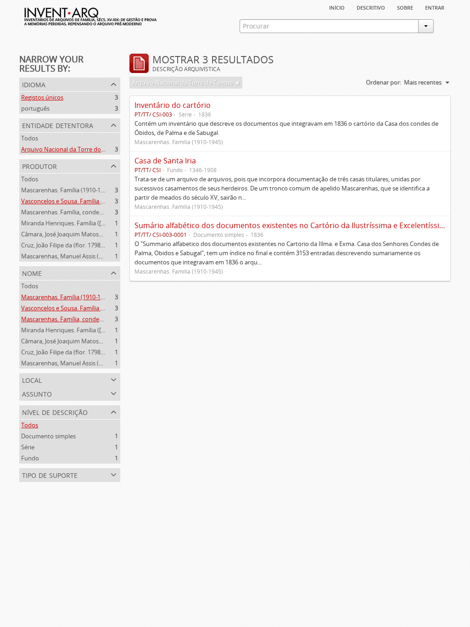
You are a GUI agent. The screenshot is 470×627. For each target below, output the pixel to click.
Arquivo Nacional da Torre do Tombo (71, 149)
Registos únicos (42, 97)
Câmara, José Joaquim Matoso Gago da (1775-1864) (90, 234)
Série (27, 447)
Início (337, 7)
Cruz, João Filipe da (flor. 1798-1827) (69, 245)
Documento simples (48, 436)
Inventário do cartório (172, 105)
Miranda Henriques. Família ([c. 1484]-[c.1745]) (83, 223)
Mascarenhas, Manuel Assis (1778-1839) (74, 256)
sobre (405, 7)
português (35, 108)
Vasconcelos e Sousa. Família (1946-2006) (76, 201)
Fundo (30, 458)
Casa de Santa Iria (165, 161)
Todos (29, 138)
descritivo (371, 7)
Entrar (434, 7)
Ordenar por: (383, 82)
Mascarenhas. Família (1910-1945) (66, 190)
